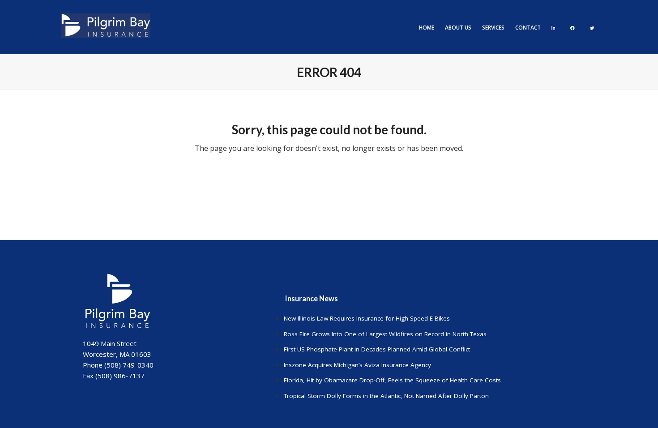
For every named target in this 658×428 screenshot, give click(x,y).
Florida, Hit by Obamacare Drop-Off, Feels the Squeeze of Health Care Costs (392, 380)
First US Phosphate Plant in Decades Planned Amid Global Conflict (377, 349)
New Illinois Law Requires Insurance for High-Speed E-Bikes (367, 318)
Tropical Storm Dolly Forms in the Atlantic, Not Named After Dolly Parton (386, 396)
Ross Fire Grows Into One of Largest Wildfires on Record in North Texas (385, 334)
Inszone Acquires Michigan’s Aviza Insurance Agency (357, 365)
